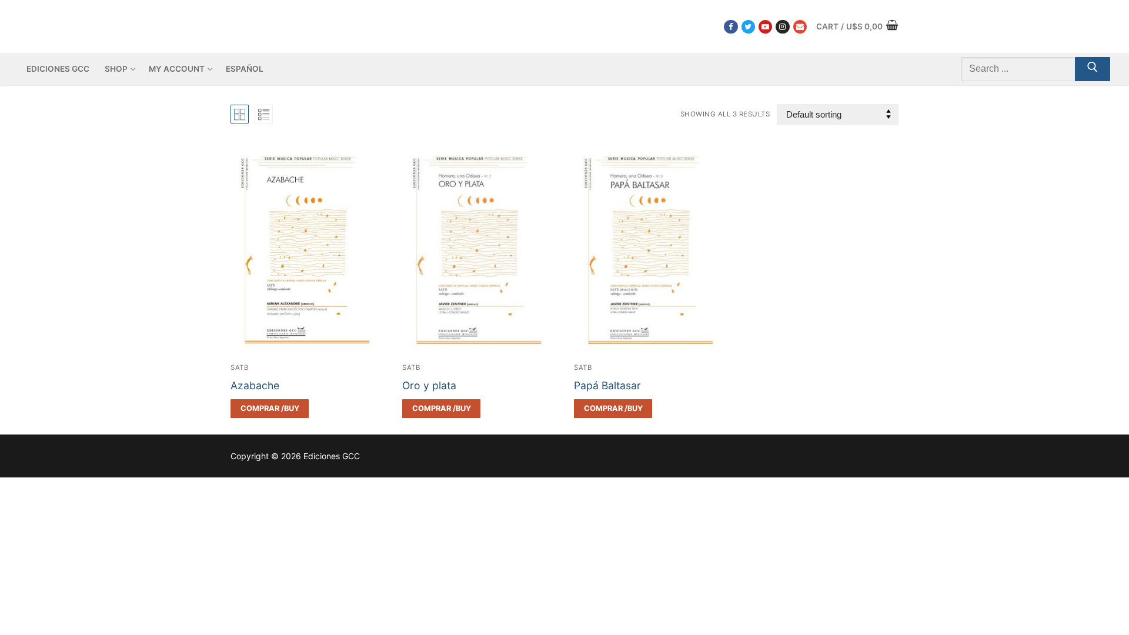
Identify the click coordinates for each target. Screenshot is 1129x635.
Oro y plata (429, 385)
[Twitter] (748, 27)
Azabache (255, 385)
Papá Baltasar (607, 385)
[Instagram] (782, 27)
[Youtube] (765, 27)
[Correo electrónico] (800, 27)
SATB (239, 367)
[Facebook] (730, 27)
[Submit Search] (1092, 69)
